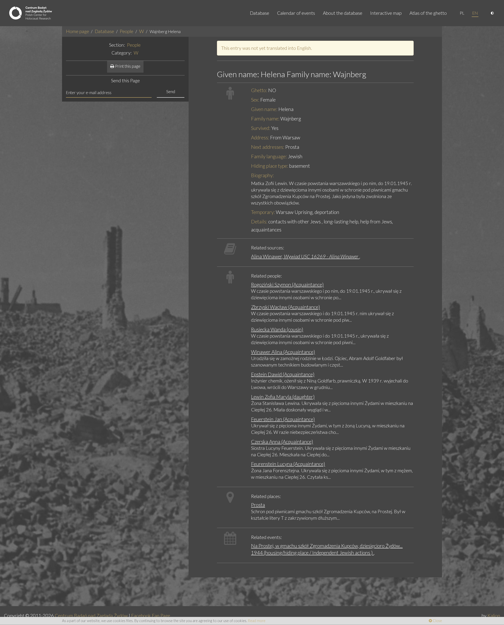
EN (475, 13)
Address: (260, 137)
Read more (256, 621)
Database (259, 13)
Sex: (255, 100)
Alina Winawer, (304, 256)
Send (170, 91)
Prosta (258, 505)
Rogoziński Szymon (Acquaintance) (287, 284)
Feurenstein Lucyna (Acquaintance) (288, 464)
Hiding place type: (269, 166)
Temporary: (263, 212)
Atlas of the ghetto (428, 13)
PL (462, 13)
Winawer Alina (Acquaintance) (283, 352)
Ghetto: (259, 90)
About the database (342, 13)
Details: (259, 221)
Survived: (260, 128)
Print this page (127, 66)
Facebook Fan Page (150, 615)
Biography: (262, 175)
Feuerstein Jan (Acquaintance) (283, 419)
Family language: (269, 156)
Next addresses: (267, 147)
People (126, 31)
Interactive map (386, 13)
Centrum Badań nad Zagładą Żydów (91, 615)
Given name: (264, 109)
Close (437, 621)
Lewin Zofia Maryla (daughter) (283, 397)
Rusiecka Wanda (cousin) (277, 329)
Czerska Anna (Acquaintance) (282, 441)
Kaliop (493, 615)
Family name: (265, 118)
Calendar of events (296, 13)
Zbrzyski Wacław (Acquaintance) (285, 307)
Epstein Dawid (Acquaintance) (282, 374)
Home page (77, 31)
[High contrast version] (493, 13)
